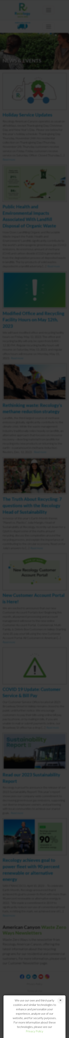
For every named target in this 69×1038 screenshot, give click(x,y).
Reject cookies (60, 1000)
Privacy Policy (34, 1031)
